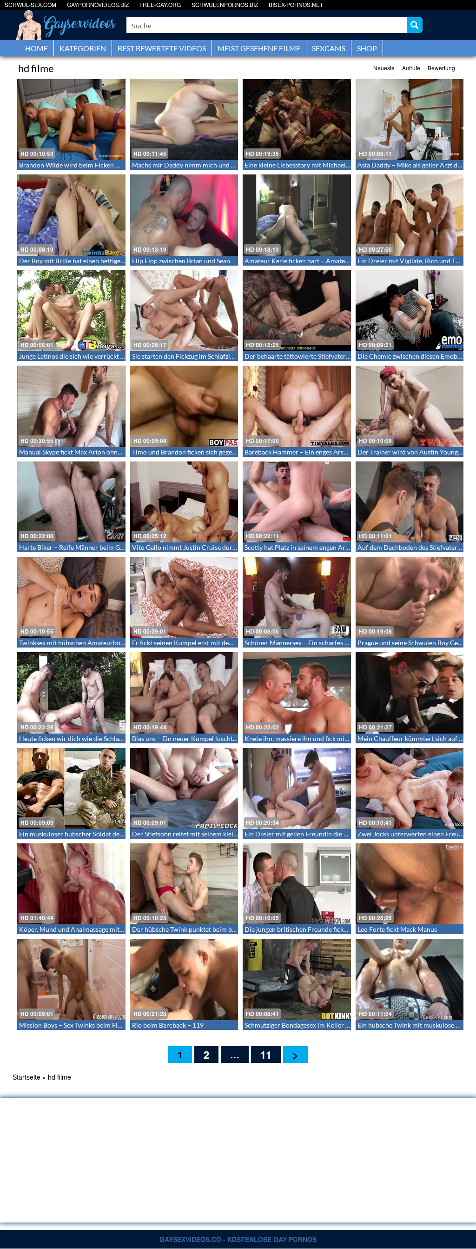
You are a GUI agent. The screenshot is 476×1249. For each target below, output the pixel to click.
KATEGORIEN (83, 48)
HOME (36, 48)
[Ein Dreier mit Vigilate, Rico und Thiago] (410, 214)
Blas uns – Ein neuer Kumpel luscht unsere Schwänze (208, 738)
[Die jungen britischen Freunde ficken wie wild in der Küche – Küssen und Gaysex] (297, 883)
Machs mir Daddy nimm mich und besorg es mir (201, 165)
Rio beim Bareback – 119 (168, 1025)
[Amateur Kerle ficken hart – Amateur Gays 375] (297, 214)
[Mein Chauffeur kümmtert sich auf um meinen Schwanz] (410, 692)
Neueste (384, 68)
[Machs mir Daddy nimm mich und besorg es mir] (184, 119)
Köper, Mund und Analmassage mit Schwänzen (86, 929)
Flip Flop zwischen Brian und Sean (181, 261)
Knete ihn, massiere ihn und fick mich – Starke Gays (318, 738)
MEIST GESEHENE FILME (259, 48)
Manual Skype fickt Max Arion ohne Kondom (83, 452)
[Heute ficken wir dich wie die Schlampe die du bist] (71, 692)
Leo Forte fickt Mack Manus (397, 929)
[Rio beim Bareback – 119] (184, 979)
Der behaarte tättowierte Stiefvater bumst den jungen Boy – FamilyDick (347, 356)
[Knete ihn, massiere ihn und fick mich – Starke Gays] (297, 692)
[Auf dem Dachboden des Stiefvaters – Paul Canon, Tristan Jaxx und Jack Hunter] (410, 501)
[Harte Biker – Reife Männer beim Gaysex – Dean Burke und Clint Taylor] (71, 501)
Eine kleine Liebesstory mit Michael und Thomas (314, 165)
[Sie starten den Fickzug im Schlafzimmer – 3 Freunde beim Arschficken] (184, 310)
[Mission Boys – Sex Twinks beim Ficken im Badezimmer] (71, 979)
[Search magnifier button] (415, 25)
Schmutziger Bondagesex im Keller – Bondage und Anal (324, 1025)
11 (265, 1054)
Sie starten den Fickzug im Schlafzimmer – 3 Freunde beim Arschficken (233, 356)
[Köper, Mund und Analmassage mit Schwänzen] (71, 883)
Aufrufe (411, 68)
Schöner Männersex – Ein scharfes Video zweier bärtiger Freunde (338, 643)
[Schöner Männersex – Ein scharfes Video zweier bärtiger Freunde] (297, 597)
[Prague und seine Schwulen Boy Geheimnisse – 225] (410, 597)
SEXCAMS (328, 48)
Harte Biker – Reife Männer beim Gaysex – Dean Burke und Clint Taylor (121, 547)
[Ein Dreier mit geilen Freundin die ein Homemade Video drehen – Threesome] (297, 788)
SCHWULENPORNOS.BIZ (225, 4)
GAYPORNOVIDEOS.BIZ (98, 4)
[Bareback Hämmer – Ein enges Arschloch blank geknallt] (297, 406)
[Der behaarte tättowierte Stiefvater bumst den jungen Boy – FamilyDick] (297, 310)
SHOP (367, 48)
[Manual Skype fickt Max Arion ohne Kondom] (71, 406)
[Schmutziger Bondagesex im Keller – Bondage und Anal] (297, 979)
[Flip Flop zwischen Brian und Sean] (184, 214)
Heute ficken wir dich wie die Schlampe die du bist (91, 738)
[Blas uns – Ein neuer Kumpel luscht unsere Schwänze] (184, 692)
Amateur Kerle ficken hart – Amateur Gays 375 (312, 261)
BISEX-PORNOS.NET (296, 4)
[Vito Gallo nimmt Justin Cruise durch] (184, 501)
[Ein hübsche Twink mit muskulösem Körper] (410, 979)
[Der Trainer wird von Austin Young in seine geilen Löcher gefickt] (410, 406)
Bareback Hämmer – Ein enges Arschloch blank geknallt (324, 452)
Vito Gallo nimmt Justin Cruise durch (185, 547)
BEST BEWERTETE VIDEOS (162, 48)
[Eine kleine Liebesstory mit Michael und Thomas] (297, 119)
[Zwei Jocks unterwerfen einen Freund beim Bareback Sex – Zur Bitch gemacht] (410, 788)
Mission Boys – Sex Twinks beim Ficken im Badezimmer (98, 1025)
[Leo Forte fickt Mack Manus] (410, 883)
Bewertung (441, 68)
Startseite (26, 1077)
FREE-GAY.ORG (160, 4)
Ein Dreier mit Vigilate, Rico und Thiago (414, 261)
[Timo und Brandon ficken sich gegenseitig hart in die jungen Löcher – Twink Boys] (184, 406)
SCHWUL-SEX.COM (30, 4)
